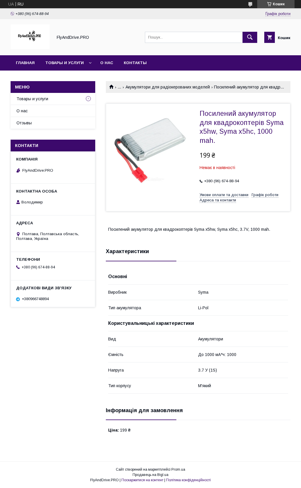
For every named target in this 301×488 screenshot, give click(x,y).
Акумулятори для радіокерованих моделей (168, 87)
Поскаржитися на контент (142, 480)
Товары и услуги (64, 63)
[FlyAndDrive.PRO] (30, 47)
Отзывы (24, 123)
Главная (25, 63)
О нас (106, 63)
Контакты (135, 63)
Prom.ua (178, 469)
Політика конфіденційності (188, 480)
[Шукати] (250, 37)
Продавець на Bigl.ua (150, 475)
